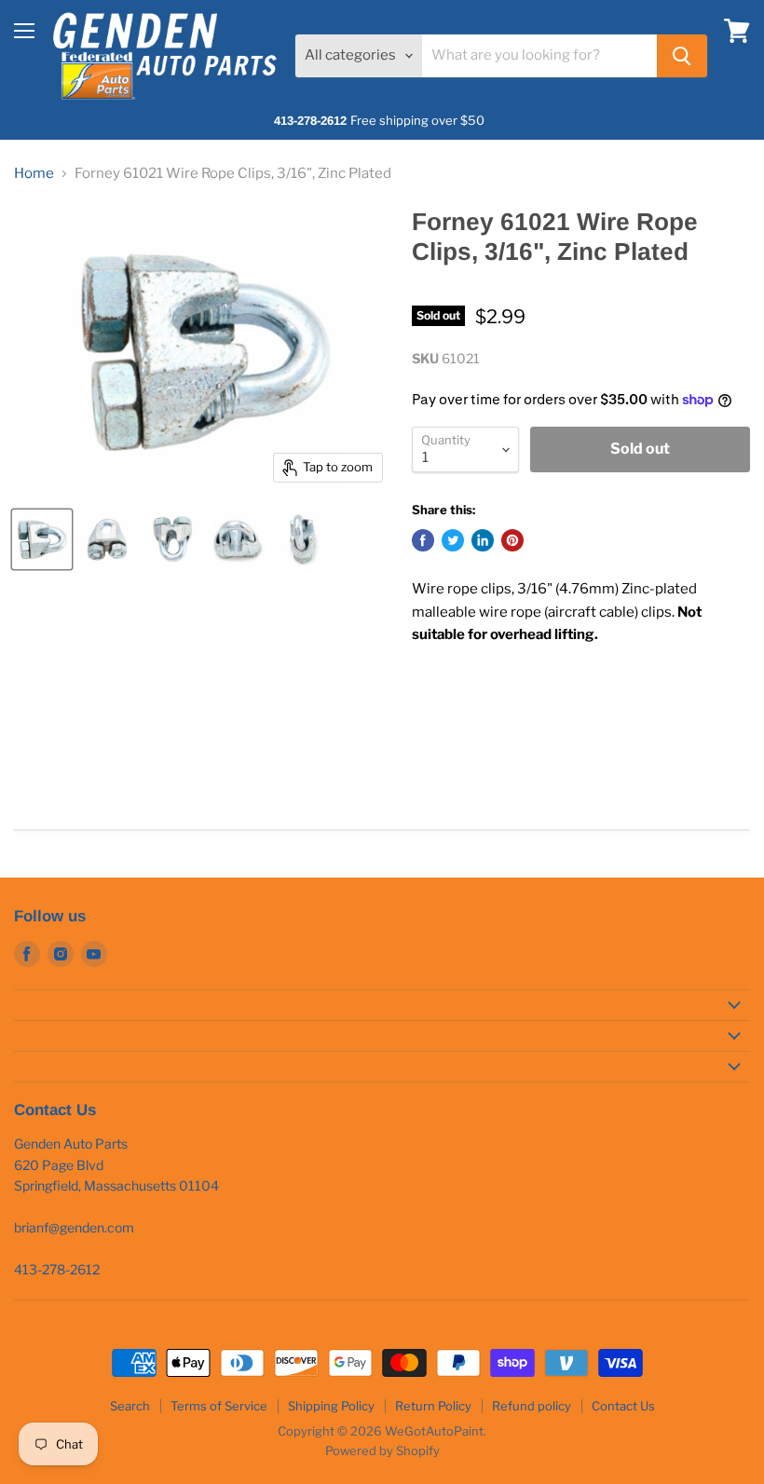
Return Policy (433, 1405)
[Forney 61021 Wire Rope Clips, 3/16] (42, 539)
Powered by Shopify (382, 1450)
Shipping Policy (331, 1405)
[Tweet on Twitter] (453, 540)
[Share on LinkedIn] (482, 540)
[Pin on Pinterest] (512, 540)
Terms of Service (219, 1405)
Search (130, 1405)
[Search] (682, 55)
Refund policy (531, 1405)
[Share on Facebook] (423, 540)
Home (34, 174)
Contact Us (623, 1405)
